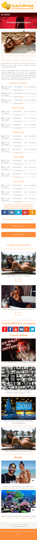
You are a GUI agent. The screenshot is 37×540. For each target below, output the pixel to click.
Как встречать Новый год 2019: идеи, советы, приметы (18, 422)
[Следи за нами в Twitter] (32, 329)
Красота (19, 314)
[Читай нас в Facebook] (10, 329)
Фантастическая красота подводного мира (18, 516)
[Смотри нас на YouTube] (15, 329)
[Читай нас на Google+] (26, 329)
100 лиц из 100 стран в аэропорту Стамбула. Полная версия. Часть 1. (18, 392)
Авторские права (24, 524)
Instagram (21, 90)
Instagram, (31, 219)
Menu (6, 15)
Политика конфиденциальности (18, 526)
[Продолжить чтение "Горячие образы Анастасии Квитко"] (18, 438)
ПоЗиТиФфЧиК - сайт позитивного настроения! (19, 531)
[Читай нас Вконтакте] (21, 329)
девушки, (15, 219)
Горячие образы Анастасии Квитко (18, 276)
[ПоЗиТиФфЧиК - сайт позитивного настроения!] (18, 6)
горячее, (8, 219)
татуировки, (22, 219)
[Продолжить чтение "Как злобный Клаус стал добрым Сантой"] (18, 350)
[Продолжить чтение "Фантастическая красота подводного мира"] (18, 501)
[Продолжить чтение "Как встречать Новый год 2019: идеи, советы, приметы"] (18, 408)
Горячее (25, 58)
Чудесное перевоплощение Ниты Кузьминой (18, 309)
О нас (10, 524)
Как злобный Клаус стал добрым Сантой (18, 362)
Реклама (16, 524)
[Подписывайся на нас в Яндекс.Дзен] (4, 329)
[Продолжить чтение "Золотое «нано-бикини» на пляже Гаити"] (18, 472)
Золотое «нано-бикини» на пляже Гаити (18, 487)
